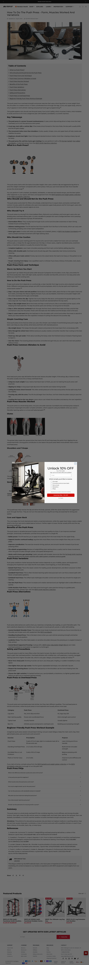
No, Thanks (61, 498)
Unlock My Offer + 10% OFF (61, 495)
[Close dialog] (75, 463)
